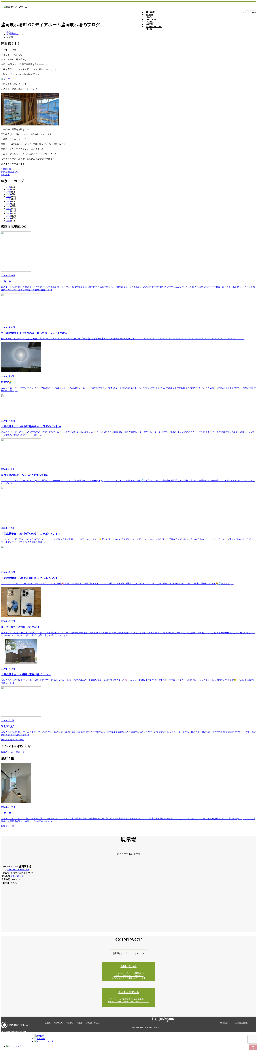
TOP (253, 1048)
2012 (8, 220)
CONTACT (224, 1023)
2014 (8, 216)
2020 (8, 201)
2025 (8, 189)
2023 (8, 194)
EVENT (48, 1023)
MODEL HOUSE (154, 26)
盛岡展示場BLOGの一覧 (12, 739)
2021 (8, 199)
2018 (8, 206)
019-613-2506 (17, 876)
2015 (8, 213)
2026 (8, 187)
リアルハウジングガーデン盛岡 (18, 870)
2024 (8, 192)
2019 (8, 204)
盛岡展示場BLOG (14, 34)
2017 (8, 208)
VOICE (79, 1023)
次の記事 (5, 174)
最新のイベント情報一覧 (13, 752)
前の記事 (6, 169)
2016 (8, 211)
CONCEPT (58, 1023)
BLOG (149, 29)
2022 (8, 196)
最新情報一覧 (7, 826)
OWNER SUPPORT (241, 1023)
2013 (8, 218)
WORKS (69, 1023)
